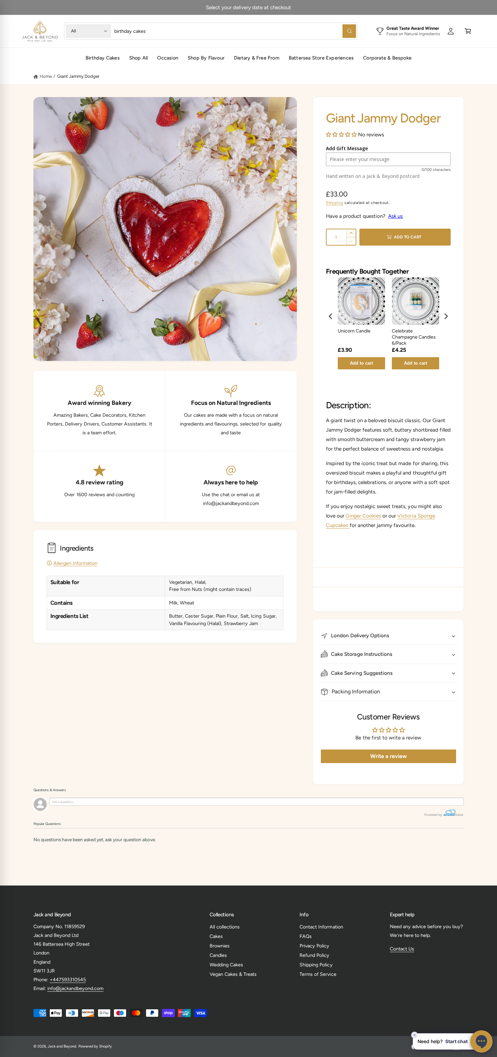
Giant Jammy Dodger (78, 76)
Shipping (334, 202)
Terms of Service (318, 974)
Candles (218, 955)
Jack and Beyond (62, 1046)
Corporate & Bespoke (387, 58)
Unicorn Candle (354, 331)
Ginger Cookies (363, 516)
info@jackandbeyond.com (75, 988)
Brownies (220, 946)
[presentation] (330, 316)
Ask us (395, 216)
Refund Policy (314, 955)
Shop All (138, 58)
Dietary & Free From (256, 58)
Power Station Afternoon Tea (270, 7)
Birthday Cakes (103, 58)
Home (46, 76)
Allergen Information (75, 563)
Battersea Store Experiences (321, 58)
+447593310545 (68, 979)
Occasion (167, 58)
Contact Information (321, 927)
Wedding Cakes (226, 965)
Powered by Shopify (95, 1046)
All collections (225, 927)
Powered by (433, 814)
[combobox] (235, 31)
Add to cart (361, 363)
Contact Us (402, 949)
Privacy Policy (314, 946)
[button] (468, 31)
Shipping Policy (316, 965)
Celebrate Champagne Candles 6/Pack (414, 337)
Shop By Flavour (206, 58)
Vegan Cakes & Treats (233, 974)
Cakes (216, 936)
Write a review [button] (388, 756)
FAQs (306, 936)
